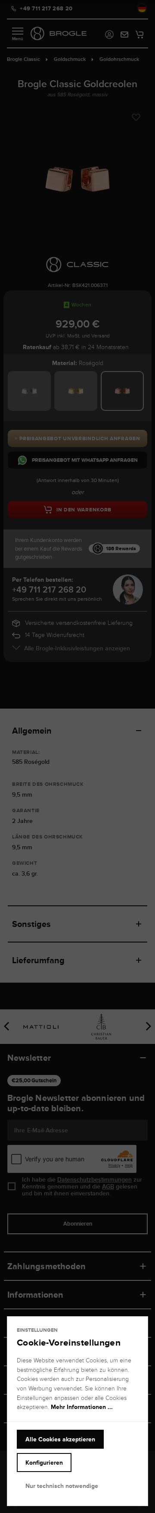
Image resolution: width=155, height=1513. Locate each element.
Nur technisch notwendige (61, 1485)
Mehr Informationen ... (82, 1406)
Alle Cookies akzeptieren (60, 1439)
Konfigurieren (44, 1462)
